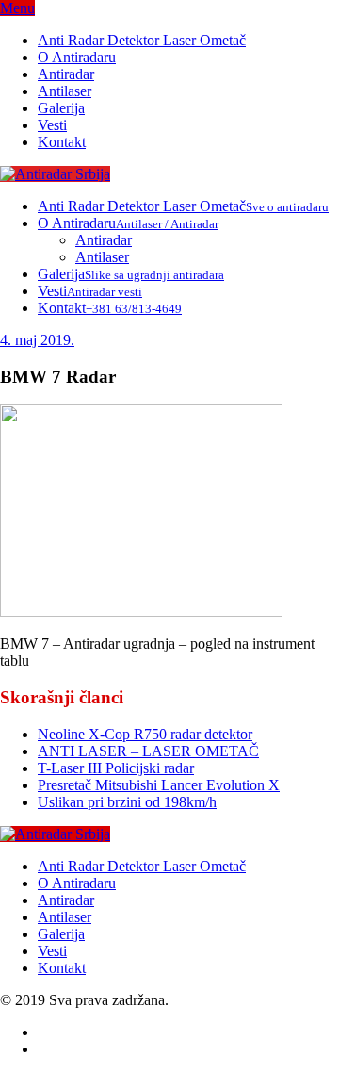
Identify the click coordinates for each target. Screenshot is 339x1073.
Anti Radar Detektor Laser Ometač (142, 40)
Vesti (52, 125)
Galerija (61, 108)
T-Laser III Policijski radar (116, 768)
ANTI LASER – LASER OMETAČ (148, 751)
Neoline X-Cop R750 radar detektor (145, 734)
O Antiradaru (77, 57)
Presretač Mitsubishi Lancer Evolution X (159, 785)
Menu (17, 8)
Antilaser (64, 91)
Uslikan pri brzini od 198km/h (127, 802)
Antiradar (66, 74)
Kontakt (62, 142)
